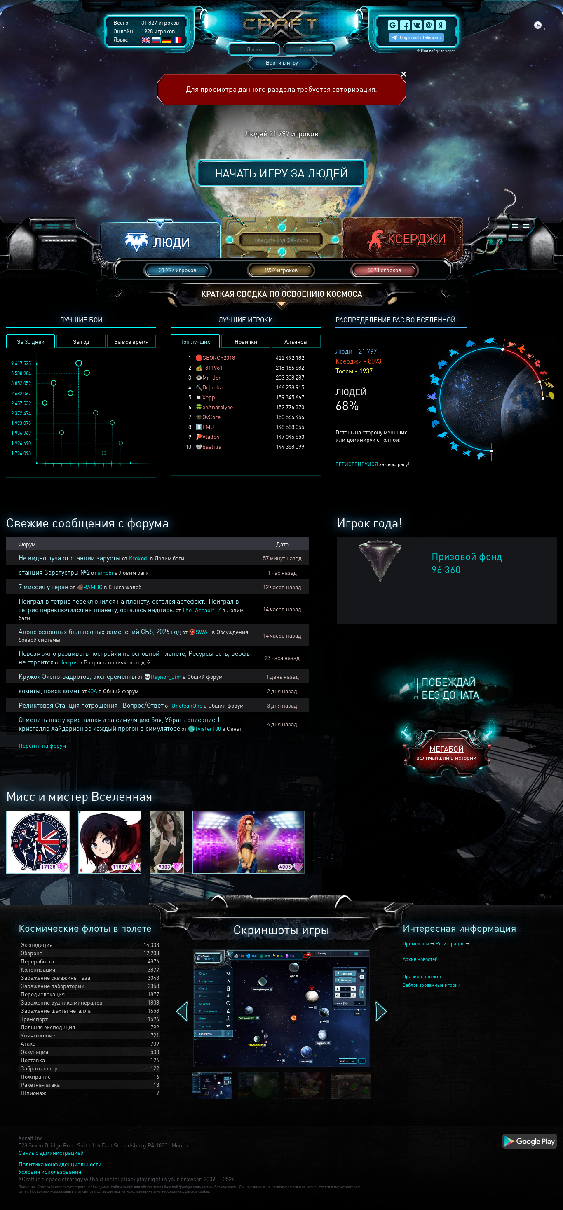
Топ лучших (195, 341)
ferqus (69, 662)
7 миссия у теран (43, 586)
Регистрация (450, 943)
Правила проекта (422, 976)
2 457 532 (21, 403)
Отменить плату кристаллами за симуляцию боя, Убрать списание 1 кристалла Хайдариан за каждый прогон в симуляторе (119, 723)
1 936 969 (21, 433)
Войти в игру (282, 62)
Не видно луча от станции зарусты (70, 557)
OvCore (211, 416)
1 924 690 (21, 443)
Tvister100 (208, 728)
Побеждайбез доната (450, 688)
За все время (131, 341)
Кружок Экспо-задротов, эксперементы (77, 676)
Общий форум (205, 676)
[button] (160, 240)
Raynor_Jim (166, 676)
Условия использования (50, 1171)
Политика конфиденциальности (60, 1164)
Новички (246, 341)
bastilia (211, 446)
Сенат (234, 728)
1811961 (212, 367)
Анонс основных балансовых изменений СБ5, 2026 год (100, 631)
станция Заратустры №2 (54, 572)
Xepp (208, 397)
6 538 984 (21, 373)
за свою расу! (372, 464)
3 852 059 (21, 383)
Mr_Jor (211, 377)
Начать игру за (281, 173)
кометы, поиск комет (49, 690)
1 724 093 (21, 453)
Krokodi (139, 558)
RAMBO (93, 586)
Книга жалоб (124, 586)
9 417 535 (21, 363)
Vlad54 (210, 436)
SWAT (203, 631)
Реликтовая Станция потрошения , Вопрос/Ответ (91, 705)
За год (81, 341)
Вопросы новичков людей (117, 662)
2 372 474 (21, 413)
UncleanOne (186, 705)
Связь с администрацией (51, 1152)
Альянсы (295, 341)
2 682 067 (21, 393)
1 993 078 (21, 423)
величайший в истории (446, 752)
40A (92, 691)
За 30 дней (31, 341)
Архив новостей (420, 959)
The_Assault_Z (201, 609)
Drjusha (212, 387)
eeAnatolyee (217, 406)
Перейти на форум (42, 745)
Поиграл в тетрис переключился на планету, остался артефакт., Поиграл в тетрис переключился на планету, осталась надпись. (129, 605)
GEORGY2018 (218, 357)
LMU (208, 426)
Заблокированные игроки (431, 985)
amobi (105, 572)
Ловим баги (169, 558)
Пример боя (416, 943)
